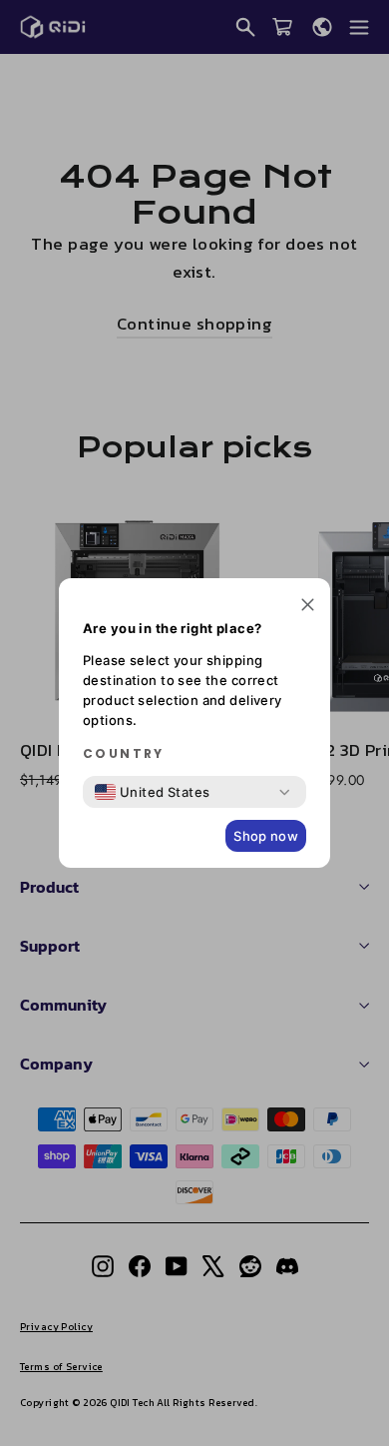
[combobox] (152, 792)
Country (124, 754)
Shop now (265, 836)
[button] (307, 606)
